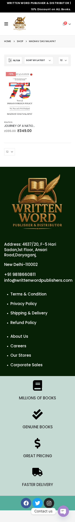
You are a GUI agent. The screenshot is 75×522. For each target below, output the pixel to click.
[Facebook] (26, 503)
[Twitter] (37, 503)
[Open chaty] (63, 511)
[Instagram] (49, 503)
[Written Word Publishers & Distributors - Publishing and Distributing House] (19, 24)
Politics (8, 122)
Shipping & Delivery (29, 313)
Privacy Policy (23, 303)
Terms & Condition (28, 294)
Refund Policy (23, 322)
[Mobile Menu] (7, 23)
